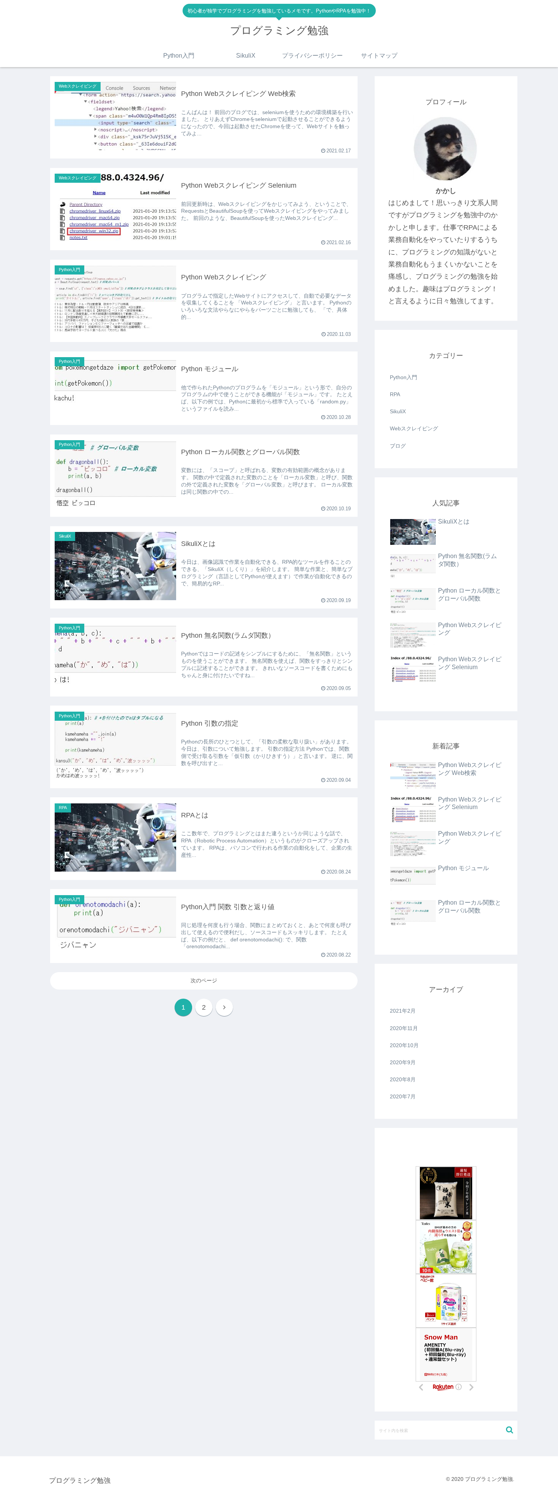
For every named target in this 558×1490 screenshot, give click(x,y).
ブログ (398, 446)
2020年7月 (403, 1096)
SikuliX (398, 411)
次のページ (204, 980)
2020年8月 (403, 1079)
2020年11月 (404, 1028)
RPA (395, 394)
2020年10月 (404, 1045)
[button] (509, 1430)
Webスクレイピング (414, 428)
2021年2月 (403, 1011)
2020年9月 (403, 1062)
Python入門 (403, 377)
